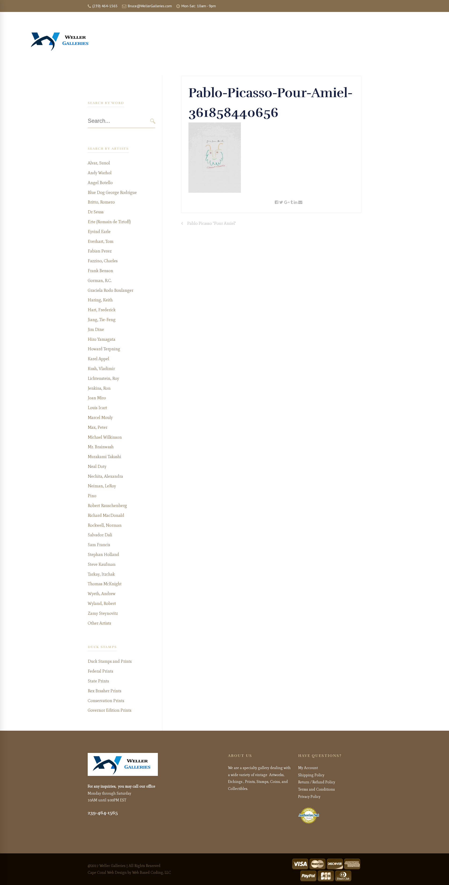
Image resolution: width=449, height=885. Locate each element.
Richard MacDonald (106, 515)
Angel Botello (100, 182)
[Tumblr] (291, 202)
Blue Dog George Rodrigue (112, 192)
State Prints (98, 681)
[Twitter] (281, 202)
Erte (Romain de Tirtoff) (109, 221)
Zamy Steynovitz (103, 613)
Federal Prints (100, 671)
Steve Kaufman (102, 564)
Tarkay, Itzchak (101, 574)
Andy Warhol (100, 172)
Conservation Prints (106, 700)
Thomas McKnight (105, 583)
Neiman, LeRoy (102, 486)
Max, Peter (97, 427)
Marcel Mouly (100, 417)
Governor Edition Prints (109, 710)
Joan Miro (97, 397)
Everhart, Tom (100, 241)
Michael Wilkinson (105, 437)
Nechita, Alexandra (105, 476)
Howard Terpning (104, 349)
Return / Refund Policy (316, 782)
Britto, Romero (101, 202)
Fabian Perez (100, 251)
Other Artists (99, 623)
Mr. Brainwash (101, 446)
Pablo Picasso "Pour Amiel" (211, 223)
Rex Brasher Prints (104, 690)
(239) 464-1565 (104, 6)
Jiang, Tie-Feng (102, 319)
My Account (308, 768)
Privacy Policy (309, 796)
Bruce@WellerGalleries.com (149, 6)
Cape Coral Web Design (107, 872)
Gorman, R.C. (100, 280)
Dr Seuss (96, 212)
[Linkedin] (295, 202)
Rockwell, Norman (105, 525)
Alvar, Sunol (99, 163)
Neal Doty (97, 466)
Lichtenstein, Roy (103, 378)
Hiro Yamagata (101, 339)
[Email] (300, 202)
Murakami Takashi (104, 456)
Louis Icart (97, 407)
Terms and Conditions (316, 789)
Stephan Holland (103, 554)
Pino (92, 495)
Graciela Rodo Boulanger (110, 290)
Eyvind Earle (99, 231)
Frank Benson (100, 270)
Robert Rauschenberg (107, 505)
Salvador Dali (100, 534)
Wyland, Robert (102, 603)
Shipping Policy (311, 775)
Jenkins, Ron (99, 388)
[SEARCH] (152, 121)
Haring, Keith (100, 300)
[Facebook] (276, 202)
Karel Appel (98, 358)
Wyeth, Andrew (102, 593)
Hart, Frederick (102, 309)
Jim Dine (96, 329)
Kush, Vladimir (101, 368)
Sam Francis (99, 544)
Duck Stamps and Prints (110, 661)
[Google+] (287, 202)
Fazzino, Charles (103, 260)
